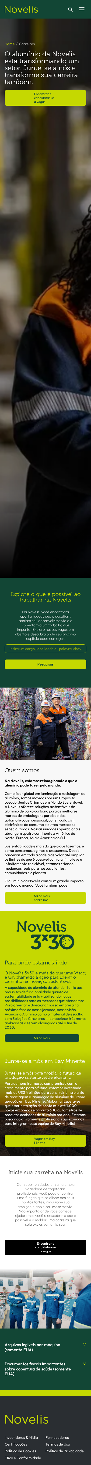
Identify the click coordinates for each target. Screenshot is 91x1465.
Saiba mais (42, 1038)
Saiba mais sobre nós (42, 898)
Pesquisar (45, 664)
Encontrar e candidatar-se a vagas (44, 98)
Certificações (16, 1444)
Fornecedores (57, 1437)
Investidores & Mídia (21, 1437)
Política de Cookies (20, 1451)
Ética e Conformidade (23, 1457)
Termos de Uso (58, 1444)
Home (10, 44)
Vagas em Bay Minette (44, 1141)
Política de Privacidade (65, 1451)
